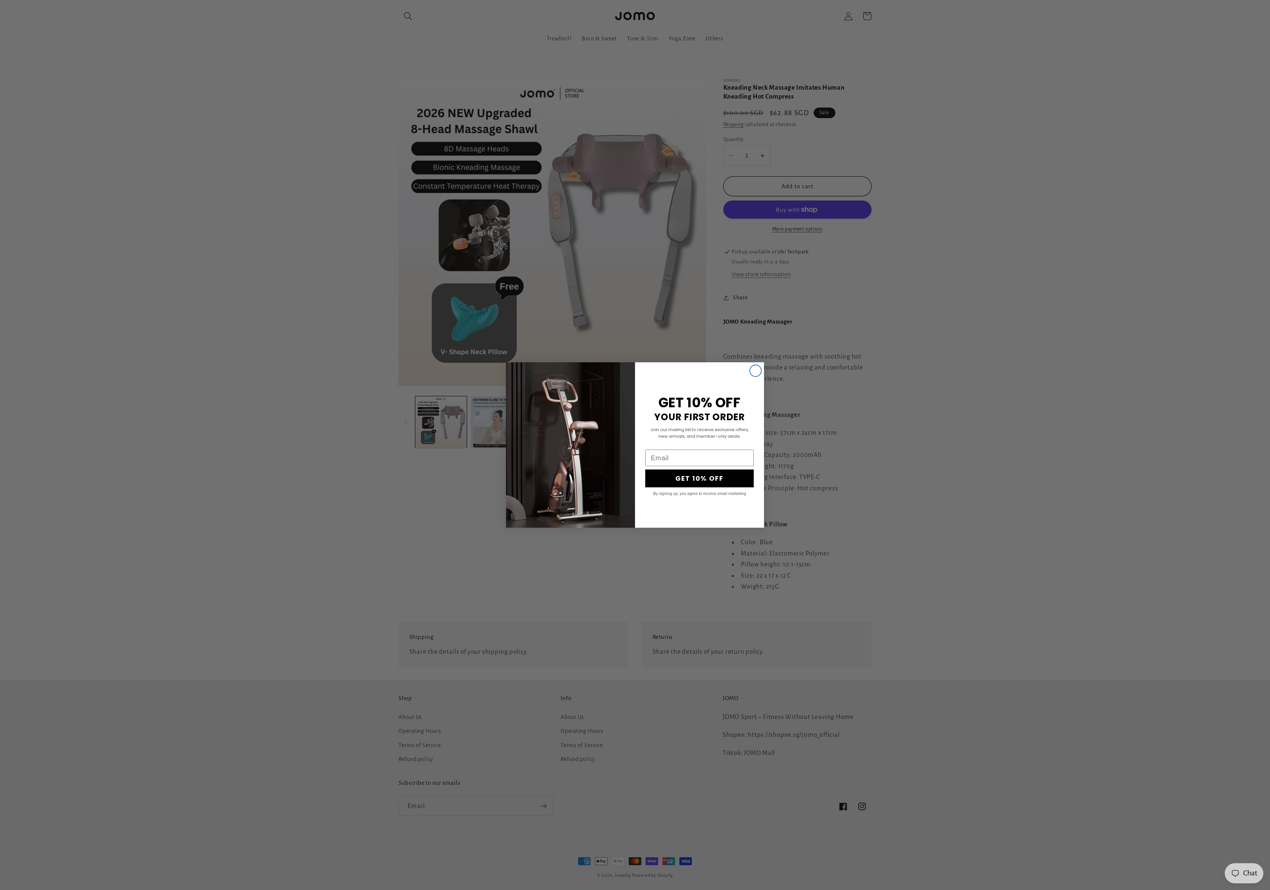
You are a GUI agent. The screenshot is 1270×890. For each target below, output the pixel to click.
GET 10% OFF (699, 478)
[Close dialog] (755, 371)
